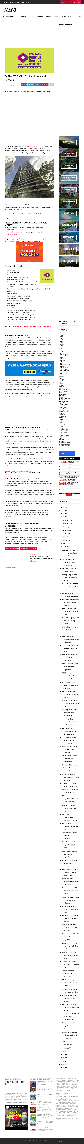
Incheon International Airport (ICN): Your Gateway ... (69, 998)
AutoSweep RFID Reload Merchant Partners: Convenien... (70, 602)
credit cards (24, 450)
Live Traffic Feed (69, 458)
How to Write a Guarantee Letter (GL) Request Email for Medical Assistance (45, 1103)
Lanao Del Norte (63, 389)
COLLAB (15, 1102)
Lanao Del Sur (63, 391)
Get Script (64, 493)
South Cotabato (63, 429)
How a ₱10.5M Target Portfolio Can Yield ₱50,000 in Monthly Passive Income (45, 1122)
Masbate (61, 397)
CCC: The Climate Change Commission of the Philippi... (70, 722)
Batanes (61, 342)
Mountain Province (64, 401)
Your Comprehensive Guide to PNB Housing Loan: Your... (70, 927)
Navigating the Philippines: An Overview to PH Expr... (70, 817)
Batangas (61, 344)
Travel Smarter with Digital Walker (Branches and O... (69, 1026)
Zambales (61, 441)
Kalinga (61, 385)
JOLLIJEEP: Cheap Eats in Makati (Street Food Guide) (70, 648)
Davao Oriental (63, 372)
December (66, 520)
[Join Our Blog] (79, 2)
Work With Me (25, 2)
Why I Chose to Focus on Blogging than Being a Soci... (70, 826)
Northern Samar (63, 406)
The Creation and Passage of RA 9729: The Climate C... (69, 973)
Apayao (61, 336)
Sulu (60, 434)
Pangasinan (62, 416)
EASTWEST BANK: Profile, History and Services (69, 808)
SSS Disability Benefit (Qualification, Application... (69, 854)
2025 (63, 510)
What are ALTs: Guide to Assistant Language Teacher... (70, 918)
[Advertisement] (51, 9)
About (11, 2)
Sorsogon (61, 428)
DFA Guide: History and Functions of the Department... (70, 667)
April (64, 547)
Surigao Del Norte (64, 435)
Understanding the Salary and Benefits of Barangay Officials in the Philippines (45, 1129)
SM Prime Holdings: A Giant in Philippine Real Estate (70, 983)
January (65, 1048)
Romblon (61, 422)
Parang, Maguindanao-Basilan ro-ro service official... (69, 577)
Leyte (60, 392)
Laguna (61, 388)
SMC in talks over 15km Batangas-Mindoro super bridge (70, 562)
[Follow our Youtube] (62, 2)
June (64, 540)
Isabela (61, 383)
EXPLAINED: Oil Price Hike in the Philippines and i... (70, 946)
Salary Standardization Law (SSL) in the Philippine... (69, 749)
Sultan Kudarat (63, 432)
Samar (60, 423)
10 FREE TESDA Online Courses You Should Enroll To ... (70, 553)
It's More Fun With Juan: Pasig (65, 477)
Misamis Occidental (64, 398)
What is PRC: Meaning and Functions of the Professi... (69, 863)
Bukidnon (61, 350)
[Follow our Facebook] (67, 2)
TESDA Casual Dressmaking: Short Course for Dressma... (70, 676)
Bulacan (61, 351)
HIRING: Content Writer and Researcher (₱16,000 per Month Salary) (44, 1109)
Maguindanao (63, 394)
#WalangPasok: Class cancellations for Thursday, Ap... (69, 712)
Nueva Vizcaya (63, 409)
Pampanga (62, 414)
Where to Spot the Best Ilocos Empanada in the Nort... (70, 909)
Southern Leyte (63, 431)
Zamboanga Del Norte (65, 442)
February (66, 1044)
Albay (60, 333)
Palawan (61, 413)
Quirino (61, 419)
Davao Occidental (64, 370)
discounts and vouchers (14, 241)
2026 (63, 507)
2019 (63, 1061)
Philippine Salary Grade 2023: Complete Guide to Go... (70, 955)
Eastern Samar (63, 375)
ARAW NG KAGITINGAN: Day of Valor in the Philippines (70, 900)
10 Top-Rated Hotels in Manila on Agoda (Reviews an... (69, 740)
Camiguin (61, 357)
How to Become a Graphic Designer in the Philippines (70, 639)
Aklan (60, 332)
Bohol (60, 348)
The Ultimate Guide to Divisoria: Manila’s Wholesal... (69, 835)
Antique (61, 335)
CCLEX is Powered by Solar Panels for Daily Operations (70, 1035)
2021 (63, 1054)
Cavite (60, 361)
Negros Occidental (64, 403)
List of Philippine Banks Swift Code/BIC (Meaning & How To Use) (32, 326)
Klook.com (8, 474)
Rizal (60, 420)
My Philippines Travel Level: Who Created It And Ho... (70, 685)
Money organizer (12, 234)
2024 (63, 514)
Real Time (69, 493)
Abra (60, 328)
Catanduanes (62, 360)
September (66, 530)
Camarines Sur (63, 356)
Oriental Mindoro (63, 411)
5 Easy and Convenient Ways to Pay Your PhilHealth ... (70, 768)
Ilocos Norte (62, 379)
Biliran (60, 347)
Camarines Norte (63, 354)
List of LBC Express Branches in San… (68, 465)
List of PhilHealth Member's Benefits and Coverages (70, 881)
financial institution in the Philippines (33, 146)
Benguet (61, 345)
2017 (63, 1068)
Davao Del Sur (63, 369)
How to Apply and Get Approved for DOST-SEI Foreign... (70, 1007)
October (65, 527)
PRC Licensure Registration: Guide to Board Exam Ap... (70, 799)
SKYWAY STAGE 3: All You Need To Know (44, 1095)
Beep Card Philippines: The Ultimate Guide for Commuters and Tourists (44, 1083)
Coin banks (10, 229)
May (64, 543)
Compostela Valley (64, 364)
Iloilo (60, 382)
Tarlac (60, 438)
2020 (63, 1058)
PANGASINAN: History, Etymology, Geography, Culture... (70, 694)
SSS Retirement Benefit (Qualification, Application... (70, 657)
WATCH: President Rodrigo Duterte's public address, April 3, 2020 (45, 1089)
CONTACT (22, 1102)
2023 (63, 517)
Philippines (33, 548)
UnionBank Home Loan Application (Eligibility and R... (70, 845)
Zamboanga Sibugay (65, 445)
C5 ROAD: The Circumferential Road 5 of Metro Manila (70, 731)
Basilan (61, 339)
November (66, 523)
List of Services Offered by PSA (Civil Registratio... (70, 937)
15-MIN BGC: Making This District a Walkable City (70, 964)
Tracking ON (74, 493)
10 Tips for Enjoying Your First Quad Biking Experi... (70, 620)
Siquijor (61, 426)
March (65, 1041)
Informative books (12, 232)
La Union (61, 386)
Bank (7, 548)
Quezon (61, 417)
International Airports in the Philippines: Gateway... (69, 630)
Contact (16, 2)
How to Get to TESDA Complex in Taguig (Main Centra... (69, 872)
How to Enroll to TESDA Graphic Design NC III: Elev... (70, 587)
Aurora (61, 338)
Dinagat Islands (63, 373)
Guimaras (61, 376)
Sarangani (62, 425)
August (65, 533)
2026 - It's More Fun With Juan (72, 473)
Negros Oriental (63, 404)
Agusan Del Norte (64, 329)
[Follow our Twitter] (75, 2)
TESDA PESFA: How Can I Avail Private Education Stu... (70, 1016)
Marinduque (62, 395)
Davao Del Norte (63, 367)
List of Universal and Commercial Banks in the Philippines (27, 214)
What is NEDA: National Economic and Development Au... (70, 759)
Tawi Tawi (61, 439)
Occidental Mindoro (64, 410)
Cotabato (61, 366)
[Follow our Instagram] (71, 2)
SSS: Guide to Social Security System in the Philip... (70, 611)
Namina (54, 1141)
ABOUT (9, 1102)
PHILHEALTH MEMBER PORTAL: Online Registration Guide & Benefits (45, 1116)
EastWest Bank (24, 548)
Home (5, 2)
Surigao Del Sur (63, 436)
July (64, 537)
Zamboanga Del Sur (64, 444)
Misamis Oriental (63, 400)
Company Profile (14, 548)
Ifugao (60, 378)
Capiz (60, 358)
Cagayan (61, 353)
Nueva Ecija (62, 407)
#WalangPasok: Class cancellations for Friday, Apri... (70, 703)
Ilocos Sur (61, 381)
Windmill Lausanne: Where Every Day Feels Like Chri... (70, 777)
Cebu (60, 363)
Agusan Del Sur (63, 331)
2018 (63, 1064)
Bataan (61, 341)
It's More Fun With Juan (12, 1093)
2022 (63, 1051)
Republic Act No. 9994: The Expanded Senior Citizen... (70, 891)
